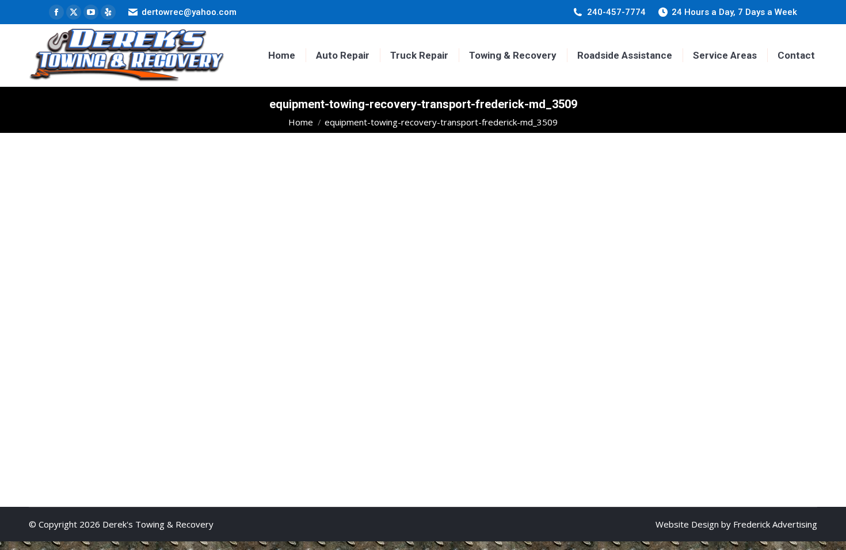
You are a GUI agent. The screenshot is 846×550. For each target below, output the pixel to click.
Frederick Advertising (775, 524)
